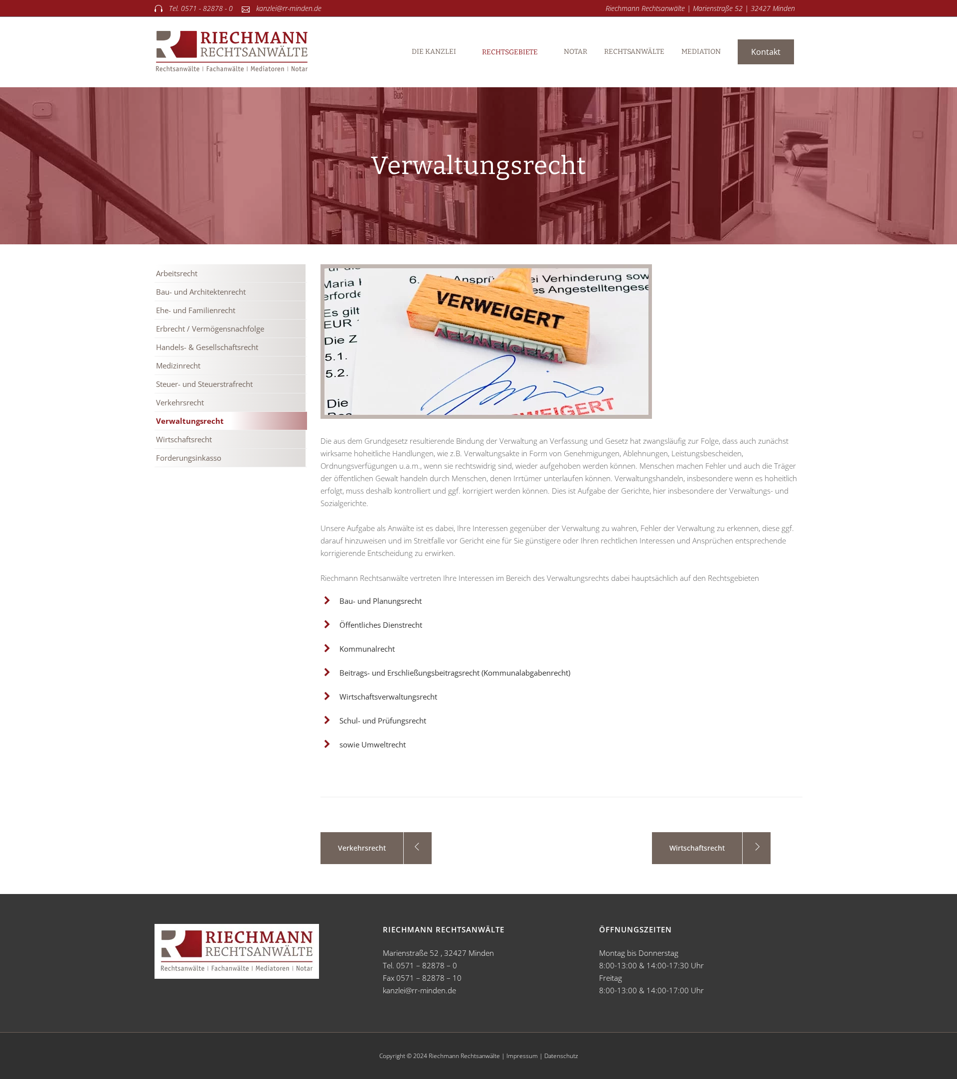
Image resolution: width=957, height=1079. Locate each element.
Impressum (522, 1056)
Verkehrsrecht (180, 402)
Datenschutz (561, 1056)
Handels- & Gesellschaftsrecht (207, 347)
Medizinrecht (178, 365)
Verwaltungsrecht (190, 421)
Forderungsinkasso (188, 458)
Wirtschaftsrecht (184, 439)
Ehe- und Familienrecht (195, 310)
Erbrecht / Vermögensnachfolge (210, 329)
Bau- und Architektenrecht (201, 292)
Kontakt (766, 51)
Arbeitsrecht (176, 273)
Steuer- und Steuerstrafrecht (204, 384)
